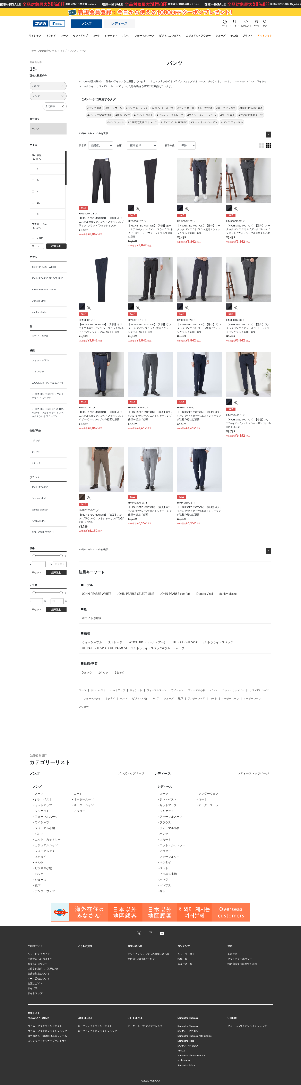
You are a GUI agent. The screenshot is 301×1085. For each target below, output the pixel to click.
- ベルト (38, 862)
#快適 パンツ (122, 115)
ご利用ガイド (35, 946)
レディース (119, 23)
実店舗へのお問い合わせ (141, 959)
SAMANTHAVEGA (188, 1031)
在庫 (119, 145)
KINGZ (181, 1050)
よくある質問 (85, 946)
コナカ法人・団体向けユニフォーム (47, 1036)
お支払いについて (37, 964)
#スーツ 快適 (205, 108)
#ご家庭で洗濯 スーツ (251, 115)
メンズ (87, 23)
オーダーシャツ (252, 698)
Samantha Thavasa (188, 1026)
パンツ (83, 51)
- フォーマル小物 (44, 828)
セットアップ (117, 690)
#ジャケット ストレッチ (170, 115)
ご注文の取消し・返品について (45, 969)
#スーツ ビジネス (225, 108)
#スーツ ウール (113, 108)
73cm (40, 238)
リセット (37, 246)
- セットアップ (42, 805)
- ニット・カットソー (47, 839)
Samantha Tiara (186, 1041)
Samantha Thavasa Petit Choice (195, 1036)
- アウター (78, 811)
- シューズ (39, 879)
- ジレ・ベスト (42, 799)
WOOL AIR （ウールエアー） (48, 383)
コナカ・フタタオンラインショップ (47, 1031)
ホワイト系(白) (40, 336)
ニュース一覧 (185, 964)
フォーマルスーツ (156, 690)
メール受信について (39, 978)
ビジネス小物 (139, 698)
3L (38, 214)
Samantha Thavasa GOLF (191, 1055)
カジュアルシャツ (259, 690)
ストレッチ (38, 371)
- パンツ (38, 834)
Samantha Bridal (186, 1065)
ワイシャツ (177, 690)
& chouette (184, 1060)
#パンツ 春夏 (94, 108)
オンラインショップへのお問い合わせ (148, 954)
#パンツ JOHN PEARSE (174, 122)
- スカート (164, 839)
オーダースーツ (230, 698)
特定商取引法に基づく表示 (242, 964)
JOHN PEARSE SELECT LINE (47, 278)
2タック (36, 463)
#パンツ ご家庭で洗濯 (99, 115)
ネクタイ (110, 698)
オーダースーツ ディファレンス (145, 1026)
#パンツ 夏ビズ (185, 108)
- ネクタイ (39, 856)
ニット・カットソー (233, 690)
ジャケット (136, 690)
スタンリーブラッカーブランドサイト (48, 1041)
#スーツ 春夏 (227, 115)
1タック (36, 452)
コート (213, 698)
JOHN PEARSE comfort (44, 289)
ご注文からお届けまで (40, 959)
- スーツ (38, 793)
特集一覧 (182, 959)
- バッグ (38, 874)
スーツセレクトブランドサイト (95, 1026)
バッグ (155, 698)
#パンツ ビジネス (143, 115)
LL (38, 203)
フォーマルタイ (92, 698)
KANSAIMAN (39, 521)
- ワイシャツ (41, 822)
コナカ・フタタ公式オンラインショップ (48, 51)
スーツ (82, 690)
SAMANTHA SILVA (188, 1045)
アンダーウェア (196, 698)
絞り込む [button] (56, 246)
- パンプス (164, 885)
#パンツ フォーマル (232, 122)
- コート (77, 793)
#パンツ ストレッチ (137, 108)
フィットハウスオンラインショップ (247, 1026)
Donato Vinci (39, 301)
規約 (229, 946)
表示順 (82, 145)
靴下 (180, 698)
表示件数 (169, 145)
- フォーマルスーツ (45, 816)
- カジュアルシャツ (45, 845)
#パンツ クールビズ (162, 108)
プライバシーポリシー (239, 959)
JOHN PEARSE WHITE (44, 267)
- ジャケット (41, 811)
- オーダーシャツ (83, 805)
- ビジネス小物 (42, 868)
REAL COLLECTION (42, 532)
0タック (36, 440)
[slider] (34, 555)
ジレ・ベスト (98, 690)
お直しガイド (35, 983)
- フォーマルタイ (44, 851)
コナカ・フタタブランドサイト (45, 1026)
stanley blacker (40, 312)
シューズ (168, 698)
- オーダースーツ (83, 799)
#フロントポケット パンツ (201, 115)
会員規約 (232, 954)
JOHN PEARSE (40, 487)
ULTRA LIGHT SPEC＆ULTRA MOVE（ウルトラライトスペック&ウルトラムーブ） (48, 413)
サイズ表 (32, 988)
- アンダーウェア (44, 891)
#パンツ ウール (115, 122)
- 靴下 (37, 885)
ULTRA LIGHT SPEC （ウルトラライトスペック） (48, 396)
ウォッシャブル (40, 360)
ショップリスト (186, 954)
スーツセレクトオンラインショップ (97, 1031)
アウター (84, 706)
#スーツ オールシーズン (204, 122)
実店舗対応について (39, 973)
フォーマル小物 (196, 690)
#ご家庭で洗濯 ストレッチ (142, 122)
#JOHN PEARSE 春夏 (251, 108)
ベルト (123, 698)
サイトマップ (35, 993)
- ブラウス (164, 822)
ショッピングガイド (39, 954)
